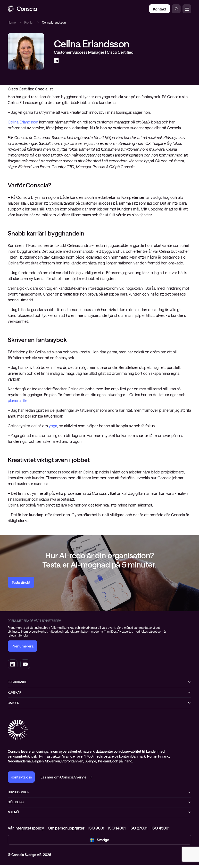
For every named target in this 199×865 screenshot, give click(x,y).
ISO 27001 (139, 828)
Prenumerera (22, 646)
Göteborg (16, 802)
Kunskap (14, 692)
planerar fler (18, 400)
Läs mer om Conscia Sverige (63, 777)
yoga (53, 425)
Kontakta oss (21, 777)
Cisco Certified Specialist (30, 89)
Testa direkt (21, 582)
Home (12, 22)
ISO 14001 (117, 828)
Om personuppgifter (66, 828)
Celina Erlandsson (23, 122)
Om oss (13, 703)
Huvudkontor (18, 792)
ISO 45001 (160, 828)
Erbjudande (17, 682)
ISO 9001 (96, 828)
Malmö (13, 812)
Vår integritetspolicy (26, 828)
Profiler (28, 22)
